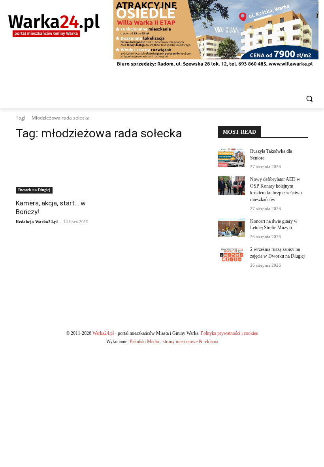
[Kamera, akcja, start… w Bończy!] (61, 171)
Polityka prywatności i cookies (229, 333)
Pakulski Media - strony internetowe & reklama (174, 341)
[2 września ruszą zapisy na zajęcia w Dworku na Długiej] (231, 255)
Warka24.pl (103, 333)
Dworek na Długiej (34, 190)
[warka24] (54, 25)
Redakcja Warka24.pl (37, 221)
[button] (309, 98)
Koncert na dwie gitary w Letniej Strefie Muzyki (274, 224)
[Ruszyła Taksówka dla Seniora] (231, 157)
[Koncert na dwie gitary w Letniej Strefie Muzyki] (231, 227)
